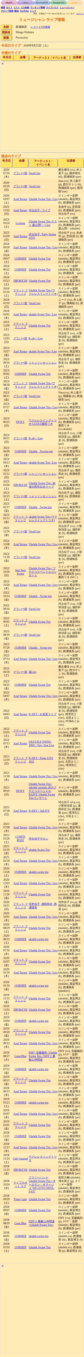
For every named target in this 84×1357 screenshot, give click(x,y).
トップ (33, 11)
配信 (16, 11)
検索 (3, 7)
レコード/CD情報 (40, 26)
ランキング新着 (37, 7)
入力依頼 (25, 7)
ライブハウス (52, 7)
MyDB (9, 3)
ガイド (9, 7)
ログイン (80, 14)
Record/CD (42, 3)
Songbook (58, 3)
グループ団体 (7, 11)
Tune (25, 3)
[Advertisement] (42, 109)
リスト (17, 7)
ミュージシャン (67, 7)
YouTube (24, 11)
